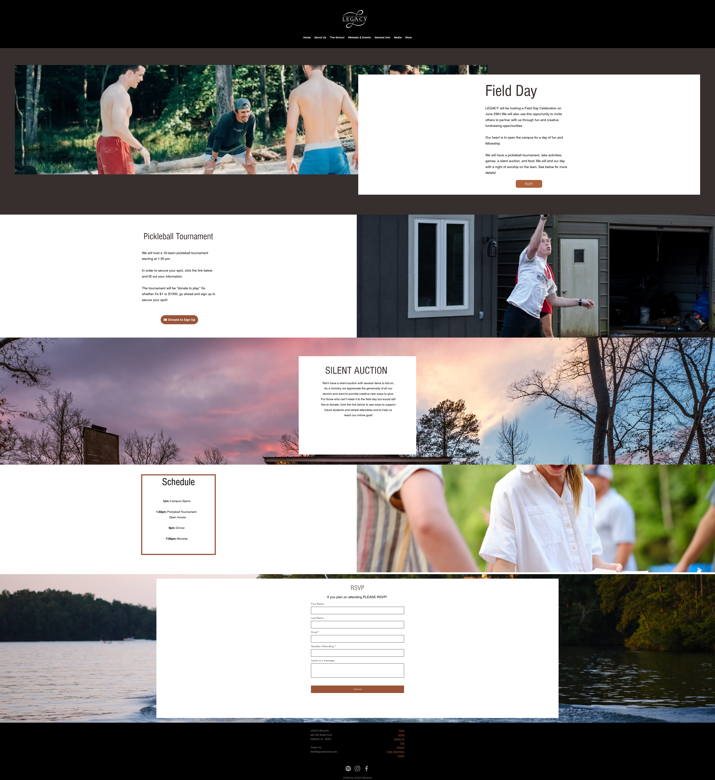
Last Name (317, 618)
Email (314, 632)
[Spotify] (348, 768)
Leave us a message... (324, 660)
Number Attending (322, 646)
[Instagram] (357, 768)
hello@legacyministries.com (324, 751)
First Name (317, 603)
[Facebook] (366, 768)
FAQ (402, 743)
